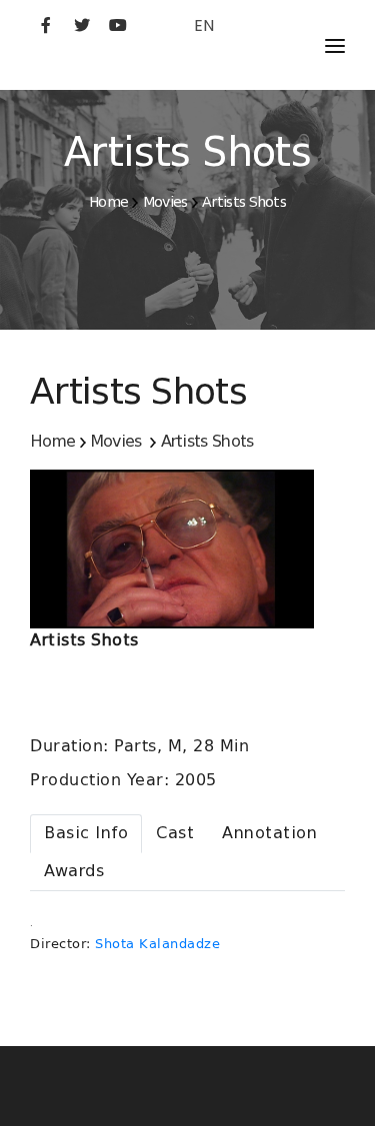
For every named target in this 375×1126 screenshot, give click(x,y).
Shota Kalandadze (157, 943)
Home (108, 202)
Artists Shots (244, 202)
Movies (165, 202)
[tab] (86, 833)
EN (204, 25)
